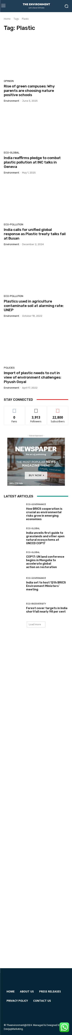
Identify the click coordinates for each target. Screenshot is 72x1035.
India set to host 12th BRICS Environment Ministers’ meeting (46, 586)
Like (14, 408)
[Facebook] (10, 1012)
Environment (11, 100)
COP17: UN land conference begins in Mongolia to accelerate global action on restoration (45, 562)
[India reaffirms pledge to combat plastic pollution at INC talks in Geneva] (36, 128)
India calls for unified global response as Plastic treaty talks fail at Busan (35, 234)
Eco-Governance (36, 504)
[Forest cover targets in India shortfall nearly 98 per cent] (13, 608)
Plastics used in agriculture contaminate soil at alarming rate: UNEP (34, 305)
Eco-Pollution (13, 224)
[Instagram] (24, 1012)
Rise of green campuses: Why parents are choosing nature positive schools (29, 90)
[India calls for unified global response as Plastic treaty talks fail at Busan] (36, 200)
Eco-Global (11, 152)
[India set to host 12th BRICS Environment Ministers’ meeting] (13, 584)
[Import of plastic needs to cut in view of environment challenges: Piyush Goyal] (36, 343)
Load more (35, 624)
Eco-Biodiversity (36, 604)
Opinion (9, 81)
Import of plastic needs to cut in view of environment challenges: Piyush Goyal (32, 377)
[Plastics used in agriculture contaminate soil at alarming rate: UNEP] (36, 271)
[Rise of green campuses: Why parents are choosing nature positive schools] (36, 56)
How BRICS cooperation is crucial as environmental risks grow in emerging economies (44, 514)
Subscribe (58, 408)
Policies (9, 367)
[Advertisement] (36, 802)
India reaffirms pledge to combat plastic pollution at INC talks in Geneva (32, 162)
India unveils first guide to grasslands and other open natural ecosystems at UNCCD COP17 (45, 538)
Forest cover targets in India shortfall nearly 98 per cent (46, 609)
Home (7, 18)
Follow (36, 408)
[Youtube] (52, 1012)
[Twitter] (38, 1012)
